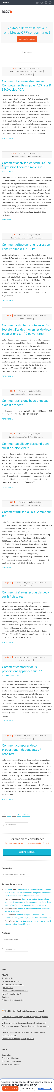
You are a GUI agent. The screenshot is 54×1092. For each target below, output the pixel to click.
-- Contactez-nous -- (27, 852)
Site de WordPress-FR (11, 1064)
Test (45, 315)
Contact (5, 997)
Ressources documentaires (13, 984)
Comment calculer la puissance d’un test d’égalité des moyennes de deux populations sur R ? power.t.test (26, 329)
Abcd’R (5, 975)
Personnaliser (45, 1088)
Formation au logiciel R (11, 994)
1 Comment (28, 586)
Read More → (7, 138)
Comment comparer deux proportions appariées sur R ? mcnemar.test (22, 671)
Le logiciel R (8, 987)
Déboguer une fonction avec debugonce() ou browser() (24, 1023)
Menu (7, 3)
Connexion (6, 1055)
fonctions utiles (19, 71)
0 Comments (27, 74)
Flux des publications (10, 1058)
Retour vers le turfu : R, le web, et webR (18, 1038)
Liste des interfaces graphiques (15, 991)
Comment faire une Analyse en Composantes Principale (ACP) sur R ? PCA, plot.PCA (26, 85)
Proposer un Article (11, 981)
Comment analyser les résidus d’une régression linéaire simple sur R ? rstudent (26, 167)
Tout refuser (27, 1088)
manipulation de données (33, 71)
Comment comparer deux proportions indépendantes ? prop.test (21, 749)
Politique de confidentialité (13, 1000)
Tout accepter (10, 1088)
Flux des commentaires (11, 1061)
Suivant (26, 814)
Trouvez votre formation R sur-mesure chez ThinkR (27, 843)
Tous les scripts (8, 978)
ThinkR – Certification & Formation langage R (24, 1011)
